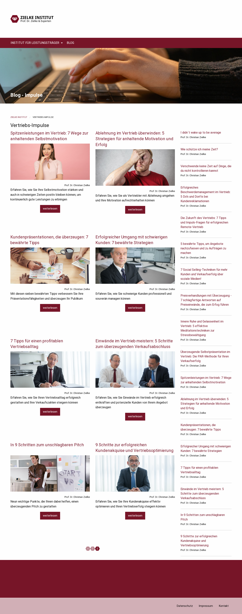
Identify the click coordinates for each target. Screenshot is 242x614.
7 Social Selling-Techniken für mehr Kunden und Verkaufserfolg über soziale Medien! (204, 274)
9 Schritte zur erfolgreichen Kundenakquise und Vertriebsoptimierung (199, 540)
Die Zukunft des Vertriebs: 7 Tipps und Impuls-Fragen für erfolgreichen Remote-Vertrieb (204, 222)
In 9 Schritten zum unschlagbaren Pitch (47, 444)
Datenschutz (185, 605)
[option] (121, 75)
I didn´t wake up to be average (201, 132)
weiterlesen (50, 208)
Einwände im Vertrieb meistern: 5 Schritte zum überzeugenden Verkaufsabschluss (202, 493)
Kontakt (224, 605)
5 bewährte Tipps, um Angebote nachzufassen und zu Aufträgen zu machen (203, 248)
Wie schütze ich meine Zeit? (199, 149)
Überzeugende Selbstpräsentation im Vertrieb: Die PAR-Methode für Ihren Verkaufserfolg (205, 356)
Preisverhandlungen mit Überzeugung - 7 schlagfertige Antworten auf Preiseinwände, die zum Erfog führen (206, 300)
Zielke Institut (18, 117)
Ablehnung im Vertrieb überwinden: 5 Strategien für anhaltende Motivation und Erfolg (134, 139)
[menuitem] (36, 42)
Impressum (206, 605)
